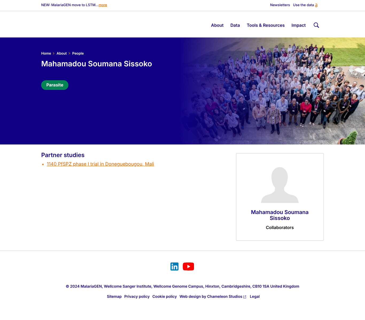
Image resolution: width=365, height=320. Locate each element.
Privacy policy (137, 296)
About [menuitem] (217, 25)
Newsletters (280, 5)
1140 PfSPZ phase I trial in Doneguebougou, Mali (100, 164)
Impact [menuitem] (299, 25)
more (103, 5)
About (62, 53)
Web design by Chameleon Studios (211, 296)
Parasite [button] (54, 84)
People (78, 53)
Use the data (303, 5)
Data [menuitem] (235, 25)
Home (46, 53)
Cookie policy (164, 296)
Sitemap (114, 296)
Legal (255, 296)
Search (316, 24)
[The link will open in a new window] (174, 267)
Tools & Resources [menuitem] (266, 25)
